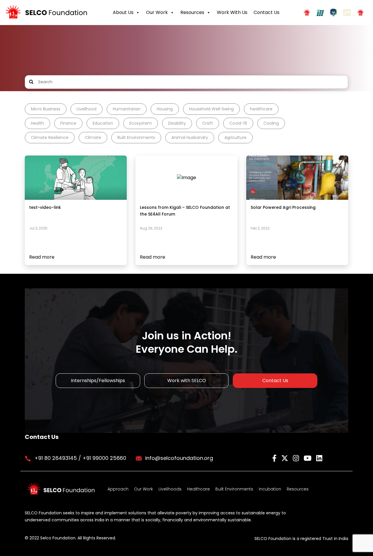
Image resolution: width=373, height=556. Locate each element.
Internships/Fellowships (98, 380)
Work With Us (232, 12)
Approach (118, 489)
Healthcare (198, 489)
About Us (123, 12)
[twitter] (285, 458)
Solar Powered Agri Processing (283, 207)
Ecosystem (140, 123)
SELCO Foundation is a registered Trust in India (301, 538)
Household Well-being (211, 109)
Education (103, 123)
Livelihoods (170, 489)
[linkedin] (319, 458)
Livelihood (86, 109)
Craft (207, 123)
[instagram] (297, 458)
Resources (192, 12)
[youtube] (308, 458)
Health (37, 123)
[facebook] (275, 458)
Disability (177, 123)
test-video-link (45, 207)
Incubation (270, 489)
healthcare (261, 109)
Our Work (157, 12)
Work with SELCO (186, 380)
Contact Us (266, 12)
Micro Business (45, 109)
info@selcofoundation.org (179, 458)
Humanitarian (126, 109)
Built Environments (136, 137)
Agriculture (235, 137)
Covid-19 (238, 123)
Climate (93, 137)
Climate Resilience (49, 137)
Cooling (271, 123)
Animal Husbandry (189, 137)
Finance (68, 123)
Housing (165, 109)
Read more (41, 257)
